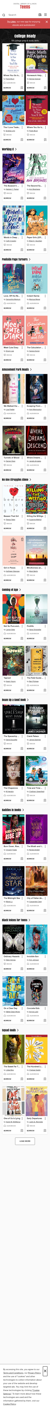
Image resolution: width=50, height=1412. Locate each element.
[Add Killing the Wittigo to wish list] (45, 528)
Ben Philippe (34, 681)
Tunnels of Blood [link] (11, 458)
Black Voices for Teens (15, 920)
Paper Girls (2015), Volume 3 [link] (35, 237)
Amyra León (33, 1012)
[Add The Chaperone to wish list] (21, 800)
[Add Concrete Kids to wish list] (45, 1021)
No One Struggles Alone (15, 479)
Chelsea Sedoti (35, 1070)
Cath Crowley (11, 241)
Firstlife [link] (30, 626)
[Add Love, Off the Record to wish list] (21, 308)
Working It (8, 149)
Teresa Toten (10, 520)
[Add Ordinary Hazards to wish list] (21, 969)
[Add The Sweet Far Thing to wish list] (21, 1079)
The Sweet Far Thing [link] (12, 1067)
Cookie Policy (9, 1404)
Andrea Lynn (10, 131)
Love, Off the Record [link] (12, 296)
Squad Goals (9, 1030)
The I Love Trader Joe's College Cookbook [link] (12, 127)
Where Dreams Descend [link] (35, 458)
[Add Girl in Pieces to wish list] (21, 580)
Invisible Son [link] (33, 956)
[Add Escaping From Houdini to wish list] (45, 418)
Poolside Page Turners (15, 259)
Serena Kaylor (34, 351)
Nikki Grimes (11, 960)
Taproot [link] (7, 678)
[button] (22, 75)
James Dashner (35, 740)
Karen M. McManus (13, 1122)
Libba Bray (10, 1070)
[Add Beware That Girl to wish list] (21, 528)
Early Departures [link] (34, 1118)
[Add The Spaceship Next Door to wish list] (21, 749)
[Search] (4, 15)
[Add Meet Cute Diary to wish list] (21, 360)
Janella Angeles (35, 461)
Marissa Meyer (34, 299)
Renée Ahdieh (34, 850)
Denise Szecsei (35, 79)
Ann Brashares (34, 189)
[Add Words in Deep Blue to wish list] (21, 250)
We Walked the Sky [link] (12, 406)
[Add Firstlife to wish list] (45, 638)
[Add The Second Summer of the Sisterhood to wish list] (45, 198)
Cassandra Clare (35, 902)
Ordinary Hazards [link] (11, 956)
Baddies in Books (12, 810)
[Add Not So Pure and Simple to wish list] (21, 638)
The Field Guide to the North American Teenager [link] (35, 678)
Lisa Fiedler (10, 409)
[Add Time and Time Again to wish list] (45, 800)
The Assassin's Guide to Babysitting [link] (12, 186)
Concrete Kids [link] (33, 1008)
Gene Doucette (11, 740)
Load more (25, 1141)
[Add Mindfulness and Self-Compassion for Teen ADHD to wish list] (45, 580)
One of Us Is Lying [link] (12, 1118)
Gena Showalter (35, 630)
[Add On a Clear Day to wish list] (21, 1021)
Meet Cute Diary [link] (11, 347)
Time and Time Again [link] (35, 788)
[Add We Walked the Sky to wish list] (21, 418)
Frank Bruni (10, 79)
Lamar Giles (10, 630)
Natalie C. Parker (12, 189)
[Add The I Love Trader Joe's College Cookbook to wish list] (21, 140)
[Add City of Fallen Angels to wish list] (45, 911)
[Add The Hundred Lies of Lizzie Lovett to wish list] (45, 1079)
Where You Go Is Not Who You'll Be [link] (12, 75)
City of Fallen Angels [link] (35, 898)
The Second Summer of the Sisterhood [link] (35, 186)
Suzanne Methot (35, 520)
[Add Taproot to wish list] (21, 690)
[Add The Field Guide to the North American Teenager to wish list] (45, 690)
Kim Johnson (34, 960)
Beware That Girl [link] (11, 516)
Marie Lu (9, 902)
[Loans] (40, 15)
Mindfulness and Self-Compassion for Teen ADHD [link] (35, 568)
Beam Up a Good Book (14, 700)
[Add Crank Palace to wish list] (45, 749)
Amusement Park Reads (15, 369)
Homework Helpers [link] (35, 75)
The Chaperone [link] (11, 788)
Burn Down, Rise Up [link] (12, 846)
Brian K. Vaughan (35, 241)
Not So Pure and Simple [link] (12, 626)
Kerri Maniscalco (35, 409)
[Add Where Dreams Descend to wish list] (45, 470)
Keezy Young (10, 681)
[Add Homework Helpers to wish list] (45, 88)
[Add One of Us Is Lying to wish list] (21, 1131)
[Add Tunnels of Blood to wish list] (21, 470)
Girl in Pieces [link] (9, 568)
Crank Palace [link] (33, 736)
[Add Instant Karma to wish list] (45, 308)
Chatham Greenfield (36, 791)
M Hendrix (10, 791)
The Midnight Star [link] (12, 898)
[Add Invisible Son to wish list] (45, 969)
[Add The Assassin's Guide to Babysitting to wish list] (21, 198)
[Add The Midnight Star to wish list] (21, 911)
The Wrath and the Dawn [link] (35, 846)
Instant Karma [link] (33, 296)
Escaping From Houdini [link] (35, 406)
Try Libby (11, 21)
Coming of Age (10, 589)
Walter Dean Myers (13, 1012)
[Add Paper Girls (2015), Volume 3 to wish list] (45, 250)
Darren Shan (10, 461)
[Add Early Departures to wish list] (45, 1131)
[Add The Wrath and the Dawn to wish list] (45, 859)
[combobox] (19, 15)
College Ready (25, 36)
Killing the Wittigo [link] (35, 516)
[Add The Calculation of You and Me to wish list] (45, 360)
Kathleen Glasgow (13, 571)
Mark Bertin (33, 571)
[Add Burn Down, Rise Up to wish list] (21, 859)
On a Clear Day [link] (10, 1008)
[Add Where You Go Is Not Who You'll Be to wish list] (21, 88)
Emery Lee (10, 351)
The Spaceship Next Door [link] (12, 736)
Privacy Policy (34, 1373)
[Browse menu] (45, 15)
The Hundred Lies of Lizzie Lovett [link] (35, 1067)
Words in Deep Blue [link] (12, 237)
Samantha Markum (13, 299)
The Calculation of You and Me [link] (35, 347)
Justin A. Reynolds (36, 1122)
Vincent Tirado (11, 850)
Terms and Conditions (13, 1373)
